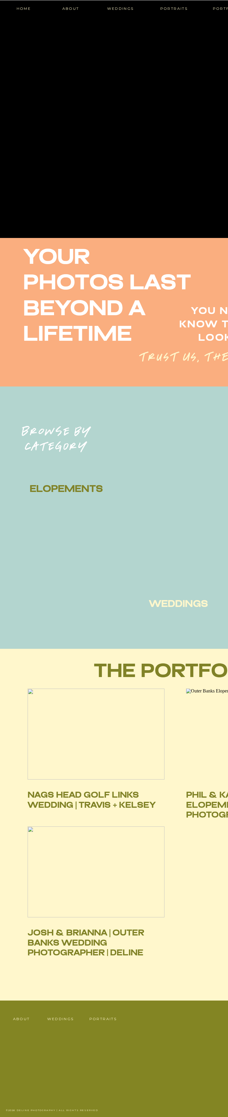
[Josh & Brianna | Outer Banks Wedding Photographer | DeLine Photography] (96, 871)
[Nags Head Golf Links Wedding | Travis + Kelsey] (96, 734)
